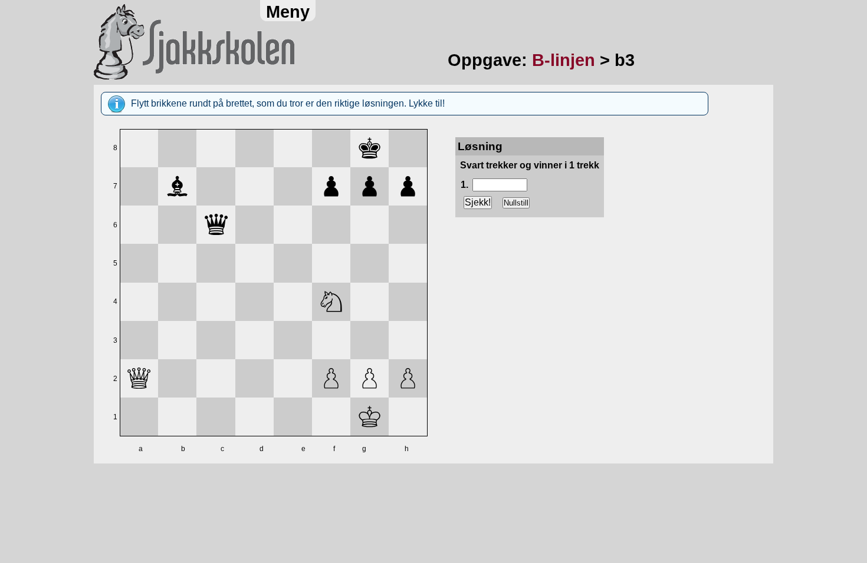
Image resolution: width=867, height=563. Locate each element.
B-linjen (563, 60)
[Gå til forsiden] (262, 42)
